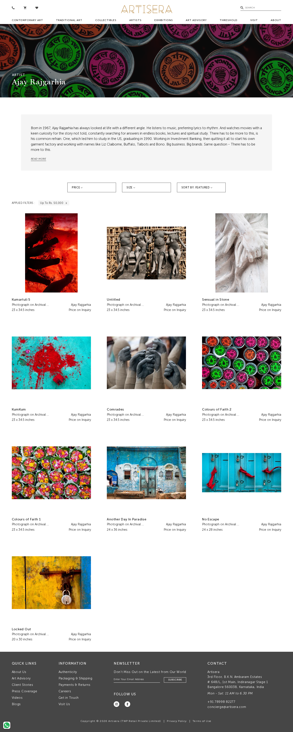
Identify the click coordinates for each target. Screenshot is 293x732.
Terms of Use (202, 721)
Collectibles (105, 20)
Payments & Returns (75, 685)
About (276, 20)
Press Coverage (24, 691)
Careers (65, 691)
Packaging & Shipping (75, 678)
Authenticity (68, 672)
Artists (135, 20)
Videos (17, 698)
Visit (254, 20)
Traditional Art (69, 20)
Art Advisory (196, 20)
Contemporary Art (27, 20)
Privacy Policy (177, 721)
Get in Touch (69, 698)
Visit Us (64, 704)
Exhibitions (163, 20)
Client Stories (22, 685)
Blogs (16, 704)
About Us (19, 672)
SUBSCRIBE (175, 679)
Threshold (228, 20)
